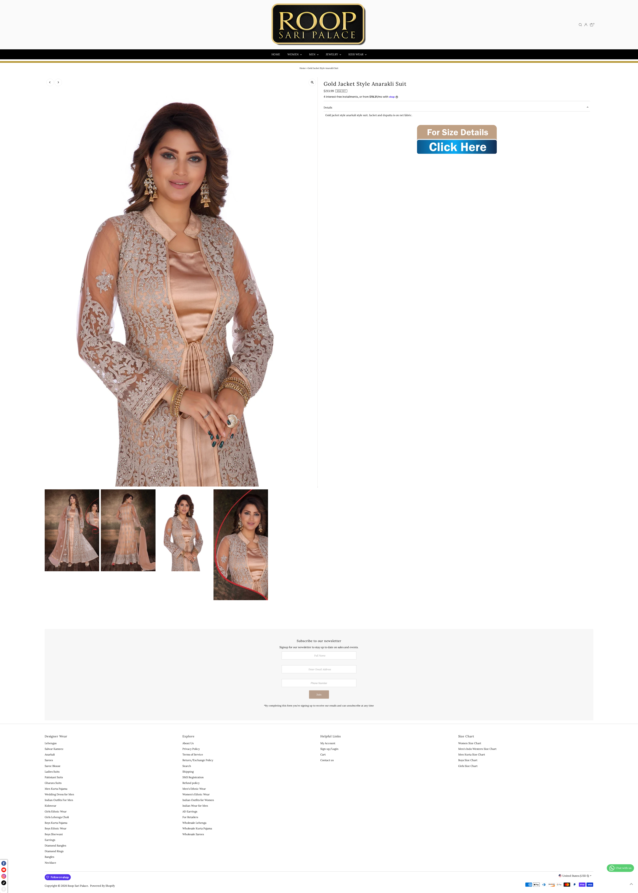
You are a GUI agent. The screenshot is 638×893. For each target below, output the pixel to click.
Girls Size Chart (468, 766)
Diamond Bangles (55, 845)
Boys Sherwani (54, 834)
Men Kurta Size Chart (471, 754)
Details (328, 107)
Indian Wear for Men (195, 805)
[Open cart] (591, 24)
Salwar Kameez (54, 748)
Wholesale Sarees (193, 834)
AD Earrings (189, 811)
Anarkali (50, 754)
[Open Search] (580, 24)
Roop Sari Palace (78, 885)
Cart (323, 754)
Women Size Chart (469, 743)
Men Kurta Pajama (56, 788)
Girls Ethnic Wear (56, 811)
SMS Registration (193, 777)
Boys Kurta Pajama (56, 822)
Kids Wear (356, 54)
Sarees (49, 760)
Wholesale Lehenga (194, 822)
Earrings (50, 840)
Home (275, 54)
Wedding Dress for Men (59, 794)
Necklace (50, 862)
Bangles (49, 856)
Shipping (188, 771)
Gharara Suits (53, 783)
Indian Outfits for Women (198, 800)
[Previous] (50, 82)
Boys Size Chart (467, 760)
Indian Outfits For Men (59, 800)
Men (312, 54)
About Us (188, 743)
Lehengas (50, 743)
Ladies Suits (52, 771)
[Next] (58, 82)
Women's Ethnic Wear (196, 794)
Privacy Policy (191, 748)
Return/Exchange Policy (197, 760)
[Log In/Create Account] (585, 24)
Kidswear (50, 805)
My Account (327, 743)
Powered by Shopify (102, 885)
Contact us (327, 760)
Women (293, 54)
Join (319, 694)
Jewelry (332, 54)
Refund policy (191, 783)
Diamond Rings (54, 851)
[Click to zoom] (312, 82)
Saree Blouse (52, 766)
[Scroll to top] (631, 884)
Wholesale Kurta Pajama (197, 828)
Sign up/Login (329, 748)
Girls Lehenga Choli (57, 817)
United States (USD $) (575, 875)
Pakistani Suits (54, 777)
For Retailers (190, 817)
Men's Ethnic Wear (194, 788)
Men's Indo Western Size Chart (477, 748)
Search (186, 766)
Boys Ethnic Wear (55, 828)
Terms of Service (192, 754)
